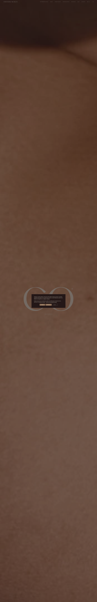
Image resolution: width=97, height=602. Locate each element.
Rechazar (48, 304)
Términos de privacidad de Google (51, 302)
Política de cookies (42, 302)
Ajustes (55, 304)
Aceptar (42, 304)
